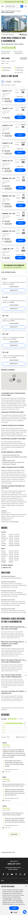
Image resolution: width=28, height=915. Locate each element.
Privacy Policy (8, 898)
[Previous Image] (3, 23)
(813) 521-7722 (5, 53)
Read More (14, 834)
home (3, 11)
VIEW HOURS (23, 58)
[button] (14, 272)
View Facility (14, 290)
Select (20, 100)
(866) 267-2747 (19, 53)
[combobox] (14, 6)
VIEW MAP (24, 34)
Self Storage (8, 81)
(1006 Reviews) (9, 34)
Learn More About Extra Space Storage (13, 868)
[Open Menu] (2, 6)
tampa (18, 11)
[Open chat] (25, 912)
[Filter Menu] (2, 81)
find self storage (10, 11)
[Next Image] (25, 23)
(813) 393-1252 (14, 521)
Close (14, 908)
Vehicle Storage (17, 81)
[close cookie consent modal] (26, 886)
